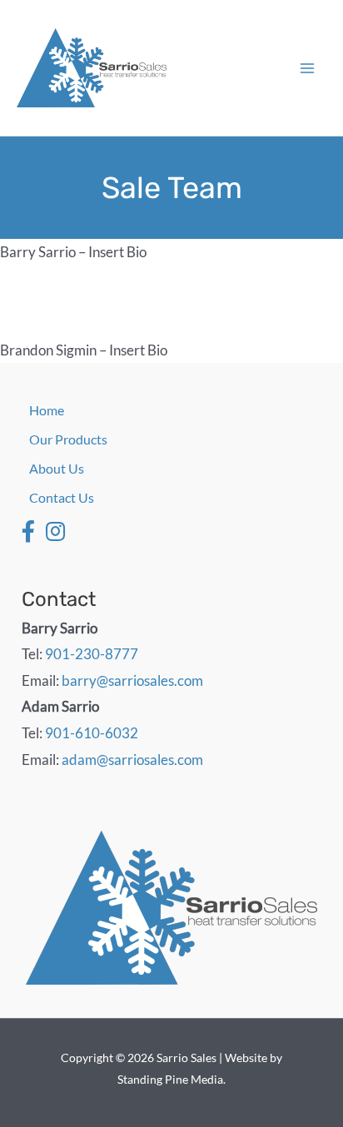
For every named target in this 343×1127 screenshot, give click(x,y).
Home (46, 410)
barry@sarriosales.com (132, 680)
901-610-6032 (91, 733)
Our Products (68, 439)
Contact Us (61, 497)
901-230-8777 (91, 654)
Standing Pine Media (170, 1079)
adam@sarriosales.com (132, 759)
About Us (56, 468)
